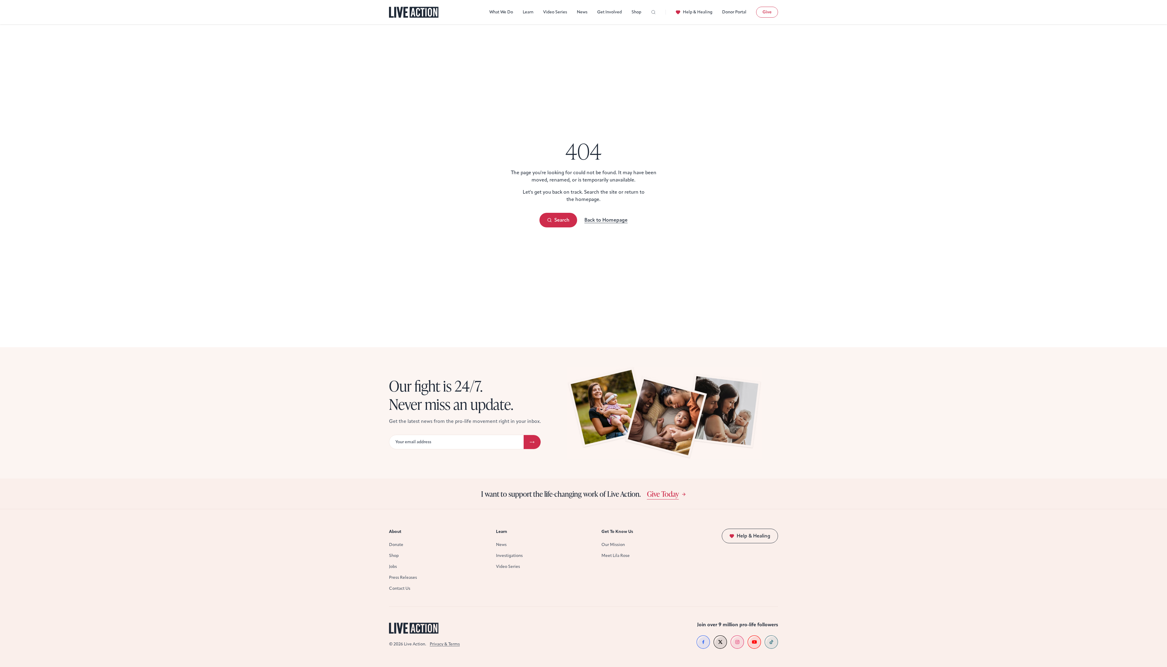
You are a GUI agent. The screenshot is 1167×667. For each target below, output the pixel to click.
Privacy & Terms (445, 644)
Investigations (509, 555)
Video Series (555, 12)
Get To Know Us (617, 531)
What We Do (501, 12)
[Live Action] (414, 12)
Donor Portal (734, 12)
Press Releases (403, 577)
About (395, 531)
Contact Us (399, 588)
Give (767, 12)
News (582, 12)
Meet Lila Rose (615, 555)
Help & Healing (697, 12)
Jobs (393, 566)
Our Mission (613, 544)
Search (562, 220)
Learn (528, 12)
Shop (636, 12)
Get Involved (609, 12)
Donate (396, 544)
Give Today (663, 494)
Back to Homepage (606, 220)
